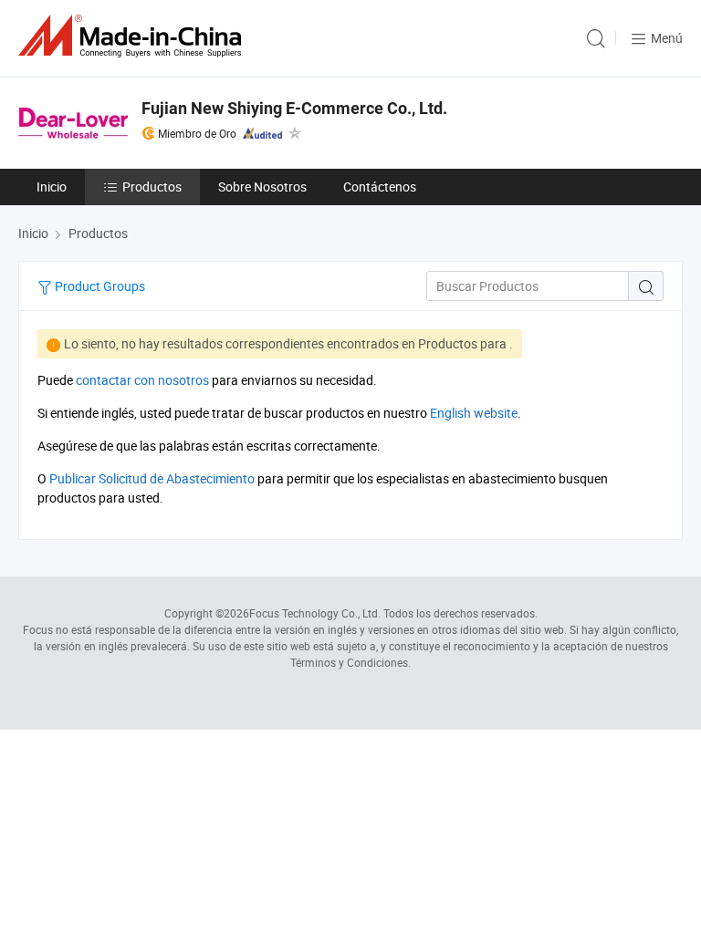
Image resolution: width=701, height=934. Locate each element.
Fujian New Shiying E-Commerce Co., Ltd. (294, 108)
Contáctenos (379, 186)
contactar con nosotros (142, 380)
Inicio (52, 186)
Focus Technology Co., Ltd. (315, 613)
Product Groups (98, 286)
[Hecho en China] (133, 36)
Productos (152, 186)
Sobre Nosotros (262, 186)
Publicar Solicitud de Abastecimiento (152, 478)
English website (474, 412)
